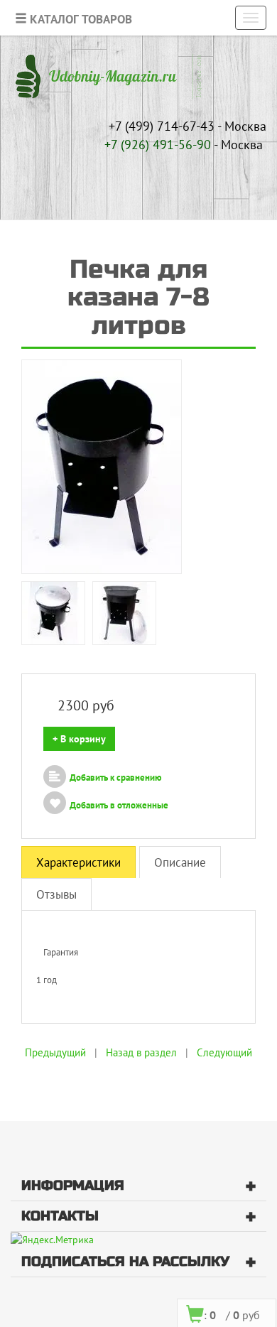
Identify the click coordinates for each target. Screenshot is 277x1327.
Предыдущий (55, 1052)
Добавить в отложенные (119, 805)
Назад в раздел (141, 1052)
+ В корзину (79, 738)
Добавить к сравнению (116, 777)
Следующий (224, 1052)
